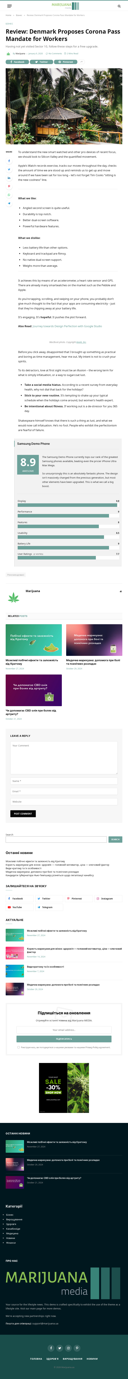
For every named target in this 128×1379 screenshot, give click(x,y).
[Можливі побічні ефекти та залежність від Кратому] (34, 640)
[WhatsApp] (9, 194)
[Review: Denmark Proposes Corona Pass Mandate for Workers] (64, 106)
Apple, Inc (81, 342)
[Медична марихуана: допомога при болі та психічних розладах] (94, 640)
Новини (10, 1238)
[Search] (119, 6)
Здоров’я (52, 1358)
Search (9, 834)
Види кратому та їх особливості (24, 868)
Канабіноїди (13, 1228)
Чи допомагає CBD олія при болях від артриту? (31, 712)
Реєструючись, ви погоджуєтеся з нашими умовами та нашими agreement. (65, 1047)
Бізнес (9, 23)
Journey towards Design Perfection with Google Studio (67, 326)
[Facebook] (9, 161)
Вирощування (14, 1219)
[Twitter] (9, 169)
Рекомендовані (15, 574)
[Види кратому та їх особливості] (15, 971)
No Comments (55, 53)
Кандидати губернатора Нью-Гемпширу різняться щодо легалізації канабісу (50, 875)
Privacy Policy (92, 1047)
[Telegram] (9, 203)
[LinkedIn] (9, 177)
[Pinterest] (9, 186)
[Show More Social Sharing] (81, 62)
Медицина (12, 1233)
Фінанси (11, 1242)
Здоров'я (11, 1224)
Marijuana (20, 53)
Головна (36, 1358)
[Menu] (9, 6)
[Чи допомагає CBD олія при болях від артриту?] (34, 690)
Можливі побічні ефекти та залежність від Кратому (32, 662)
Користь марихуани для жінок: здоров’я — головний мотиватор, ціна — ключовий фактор (57, 864)
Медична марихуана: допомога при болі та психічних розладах (93, 662)
